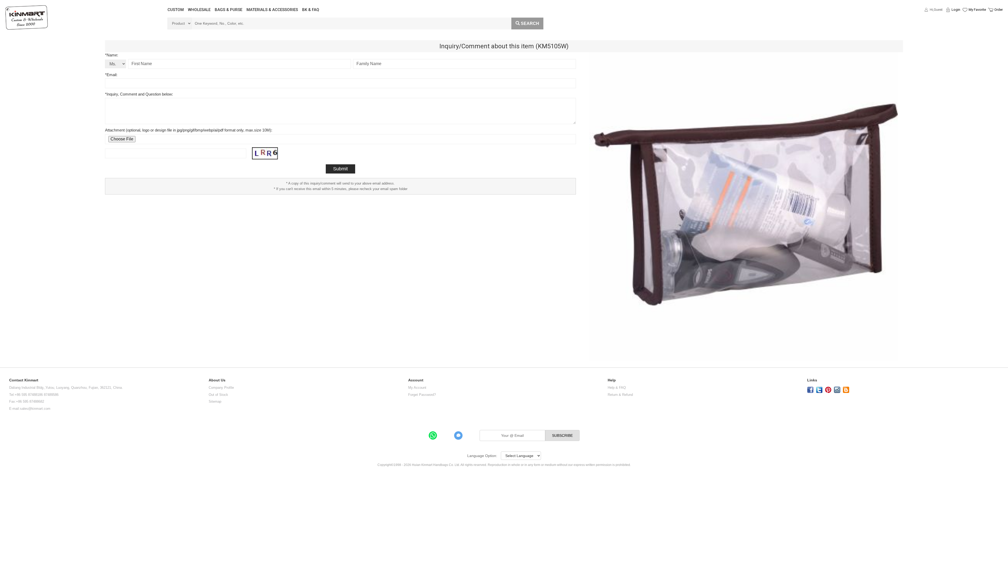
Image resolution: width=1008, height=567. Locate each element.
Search (530, 23)
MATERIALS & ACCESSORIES (272, 9)
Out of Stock (218, 395)
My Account (417, 388)
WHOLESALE (199, 9)
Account (415, 380)
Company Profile (221, 388)
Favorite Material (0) (964, 26)
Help (612, 380)
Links (812, 380)
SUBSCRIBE (562, 435)
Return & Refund (620, 395)
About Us (217, 380)
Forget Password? (422, 395)
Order (998, 10)
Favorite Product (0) (964, 19)
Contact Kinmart (23, 380)
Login (956, 10)
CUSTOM (175, 9)
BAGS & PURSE (228, 9)
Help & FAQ (617, 388)
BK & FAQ (310, 9)
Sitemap (215, 401)
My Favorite (977, 10)
